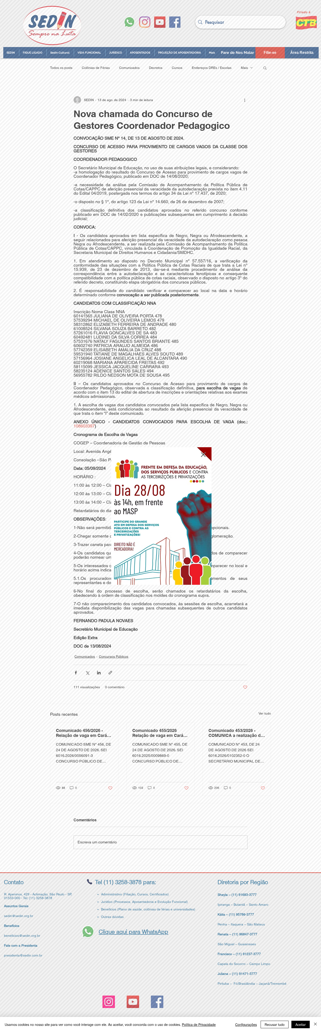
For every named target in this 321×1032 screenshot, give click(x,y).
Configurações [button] (246, 1024)
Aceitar (300, 1024)
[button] (203, 454)
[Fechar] (315, 1024)
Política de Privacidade (199, 1024)
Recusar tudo (275, 1024)
